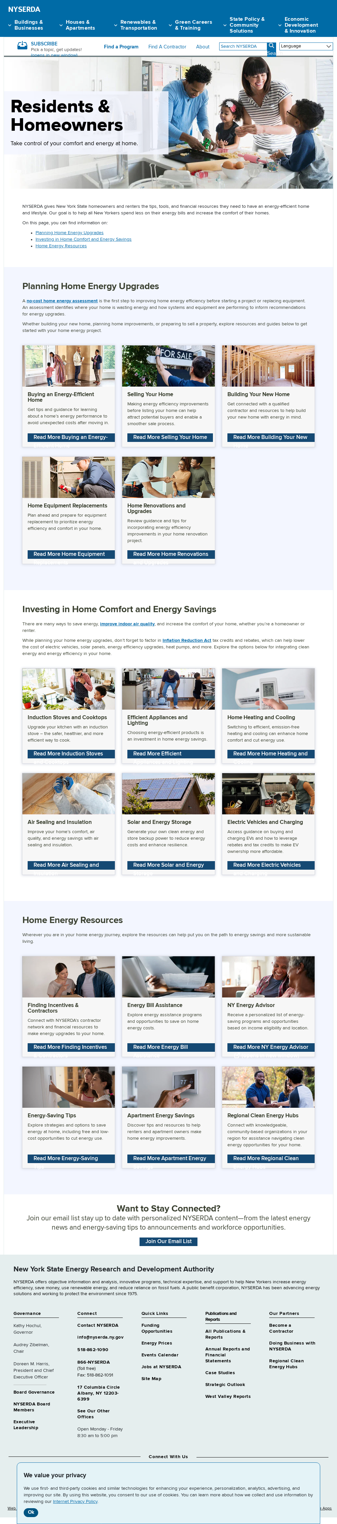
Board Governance (34, 1392)
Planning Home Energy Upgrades (70, 233)
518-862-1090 (92, 1349)
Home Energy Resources (61, 246)
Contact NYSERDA (97, 1325)
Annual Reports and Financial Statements (227, 1355)
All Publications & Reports (225, 1334)
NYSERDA (24, 9)
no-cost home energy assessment (62, 301)
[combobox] (243, 46)
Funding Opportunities (157, 1328)
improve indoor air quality (127, 624)
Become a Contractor (281, 1328)
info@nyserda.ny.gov (100, 1337)
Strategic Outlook (225, 1384)
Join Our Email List (168, 1241)
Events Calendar (160, 1355)
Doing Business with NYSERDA (292, 1346)
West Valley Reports (228, 1396)
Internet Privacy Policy (75, 1501)
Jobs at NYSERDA (161, 1367)
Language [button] (291, 46)
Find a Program (121, 47)
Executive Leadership (25, 1425)
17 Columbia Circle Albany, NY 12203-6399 (98, 1393)
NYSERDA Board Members (31, 1407)
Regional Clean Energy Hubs (286, 1364)
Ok (31, 1512)
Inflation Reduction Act (187, 640)
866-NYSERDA (93, 1362)
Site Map (151, 1378)
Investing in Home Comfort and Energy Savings (84, 239)
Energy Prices (157, 1343)
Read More (71, 438)
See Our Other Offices (93, 1414)
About (202, 47)
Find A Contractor (167, 47)
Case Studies (220, 1373)
